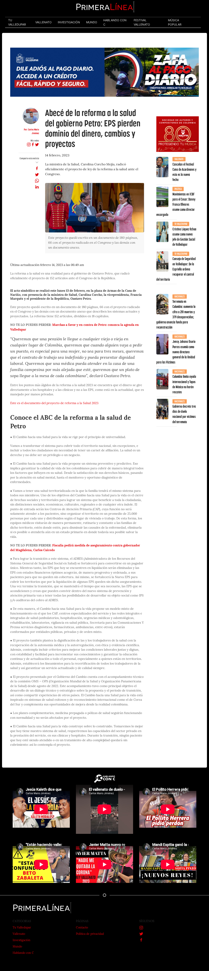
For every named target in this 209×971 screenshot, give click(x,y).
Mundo (17, 946)
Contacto (82, 927)
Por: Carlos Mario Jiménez (31, 131)
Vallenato (19, 934)
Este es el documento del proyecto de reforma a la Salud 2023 (54, 403)
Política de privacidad (90, 934)
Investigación (21, 940)
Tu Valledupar (22, 927)
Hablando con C (23, 953)
